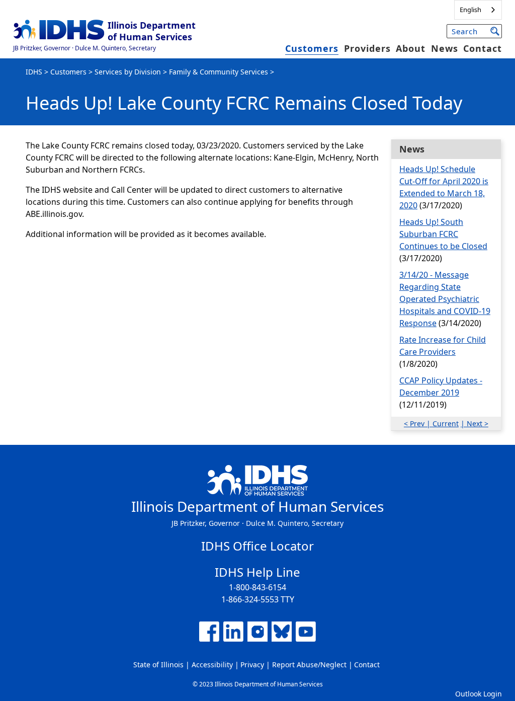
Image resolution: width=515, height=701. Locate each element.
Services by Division (128, 71)
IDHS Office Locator (257, 545)
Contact (482, 48)
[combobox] (478, 10)
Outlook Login (478, 693)
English (470, 9)
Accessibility (212, 664)
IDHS (34, 71)
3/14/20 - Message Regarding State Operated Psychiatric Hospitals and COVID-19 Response (444, 299)
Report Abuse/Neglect (309, 664)
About (410, 48)
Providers (367, 48)
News (444, 48)
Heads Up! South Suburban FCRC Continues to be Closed (443, 234)
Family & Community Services (218, 71)
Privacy (252, 664)
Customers (311, 48)
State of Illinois (158, 664)
